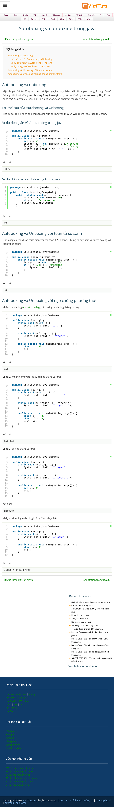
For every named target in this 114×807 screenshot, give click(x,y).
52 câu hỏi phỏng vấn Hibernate (22, 778)
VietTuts (94, 6)
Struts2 (28, 701)
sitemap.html (103, 800)
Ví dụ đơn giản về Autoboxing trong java (31, 62)
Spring (32, 694)
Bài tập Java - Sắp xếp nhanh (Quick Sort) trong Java (89, 640)
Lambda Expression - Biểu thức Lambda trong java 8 (91, 634)
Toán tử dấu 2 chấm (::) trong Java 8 (87, 629)
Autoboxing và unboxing (20, 55)
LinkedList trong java (80, 615)
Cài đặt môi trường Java (81, 605)
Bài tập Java (11, 731)
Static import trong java (19, 39)
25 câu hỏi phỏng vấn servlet (20, 771)
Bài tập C (10, 734)
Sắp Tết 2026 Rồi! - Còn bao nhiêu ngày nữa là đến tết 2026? (91, 660)
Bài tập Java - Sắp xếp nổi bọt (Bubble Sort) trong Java (90, 653)
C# (21, 704)
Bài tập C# (11, 741)
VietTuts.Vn (29, 800)
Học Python (11, 707)
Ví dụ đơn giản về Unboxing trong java (30, 66)
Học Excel (11, 697)
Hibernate (21, 694)
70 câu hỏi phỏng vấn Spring (20, 781)
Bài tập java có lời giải (81, 622)
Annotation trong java (95, 39)
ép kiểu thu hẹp (32, 307)
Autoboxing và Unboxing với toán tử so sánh (30, 70)
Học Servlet (11, 701)
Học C (9, 704)
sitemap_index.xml (15, 802)
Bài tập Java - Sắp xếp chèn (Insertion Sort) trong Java (90, 647)
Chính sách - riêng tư (82, 800)
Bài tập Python (13, 744)
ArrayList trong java (79, 619)
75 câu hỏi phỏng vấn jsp (18, 774)
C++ (16, 704)
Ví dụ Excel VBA (13, 748)
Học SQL (10, 711)
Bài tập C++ (11, 737)
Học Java (10, 694)
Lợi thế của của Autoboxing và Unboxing (31, 59)
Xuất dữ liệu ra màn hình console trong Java (90, 602)
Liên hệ (64, 800)
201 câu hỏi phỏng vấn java (19, 768)
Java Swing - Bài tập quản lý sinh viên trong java (90, 610)
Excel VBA (22, 697)
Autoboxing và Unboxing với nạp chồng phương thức (35, 73)
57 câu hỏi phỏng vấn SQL (18, 784)
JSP (21, 701)
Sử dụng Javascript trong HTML (85, 625)
